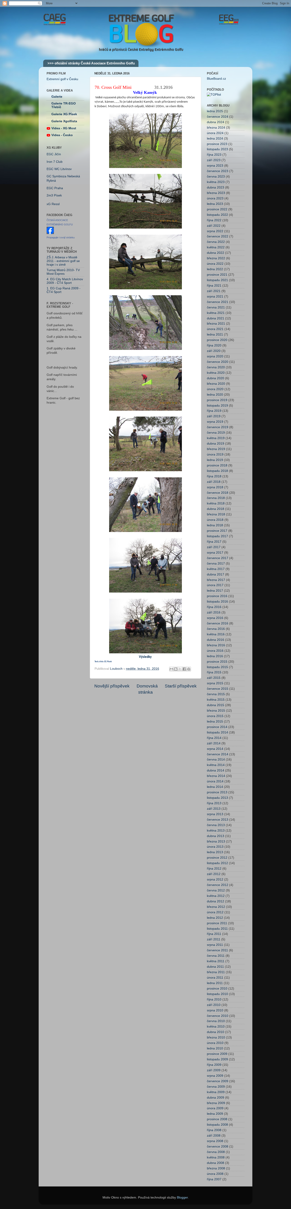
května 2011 (215, 961)
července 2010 (217, 1016)
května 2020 (216, 372)
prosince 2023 (217, 144)
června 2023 (216, 176)
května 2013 (216, 830)
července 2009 (217, 1081)
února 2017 (215, 585)
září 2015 (214, 678)
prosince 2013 (217, 792)
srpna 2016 (215, 618)
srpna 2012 (215, 879)
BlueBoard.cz (216, 78)
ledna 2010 (215, 1048)
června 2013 (216, 825)
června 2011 (216, 955)
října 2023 (214, 154)
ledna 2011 (215, 983)
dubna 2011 (215, 966)
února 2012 (215, 912)
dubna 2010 (215, 1032)
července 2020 (217, 362)
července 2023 (217, 171)
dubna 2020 (215, 378)
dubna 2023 (215, 187)
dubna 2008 (215, 1163)
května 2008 (216, 1157)
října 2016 (214, 607)
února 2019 (215, 454)
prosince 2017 (217, 530)
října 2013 (214, 803)
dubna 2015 (215, 705)
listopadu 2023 (217, 149)
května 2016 (216, 634)
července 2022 (217, 236)
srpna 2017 (215, 552)
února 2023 (215, 198)
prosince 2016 (217, 596)
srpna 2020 (215, 356)
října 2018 (214, 476)
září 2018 (214, 482)
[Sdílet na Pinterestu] (188, 669)
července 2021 (217, 302)
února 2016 (215, 650)
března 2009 (216, 1103)
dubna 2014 (215, 770)
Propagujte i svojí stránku (61, 237)
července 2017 (217, 558)
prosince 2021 (217, 274)
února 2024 (215, 133)
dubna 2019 (215, 443)
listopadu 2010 (217, 994)
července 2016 (217, 623)
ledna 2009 (215, 1113)
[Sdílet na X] (180, 669)
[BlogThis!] (175, 669)
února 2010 (215, 1043)
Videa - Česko (62, 135)
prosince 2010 (217, 988)
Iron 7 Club (55, 161)
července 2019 (217, 427)
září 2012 (214, 874)
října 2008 (214, 1130)
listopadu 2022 (217, 214)
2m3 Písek (54, 195)
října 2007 (214, 1179)
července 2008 (217, 1146)
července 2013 (217, 819)
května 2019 (216, 438)
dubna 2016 (215, 639)
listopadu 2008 (217, 1124)
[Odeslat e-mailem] (171, 669)
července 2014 (217, 754)
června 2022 (216, 242)
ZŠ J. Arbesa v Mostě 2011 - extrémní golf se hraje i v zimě (63, 261)
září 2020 (214, 351)
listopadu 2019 (217, 405)
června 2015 (216, 694)
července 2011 (217, 950)
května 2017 (216, 569)
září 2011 (213, 939)
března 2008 (216, 1168)
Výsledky (145, 657)
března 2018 (216, 514)
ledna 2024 (215, 138)
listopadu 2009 (217, 1059)
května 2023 (216, 182)
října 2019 (214, 410)
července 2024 (217, 116)
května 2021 (216, 313)
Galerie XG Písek (64, 114)
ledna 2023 (215, 204)
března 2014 (216, 776)
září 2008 (214, 1135)
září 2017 (214, 547)
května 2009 (216, 1092)
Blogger (182, 1197)
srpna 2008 (215, 1141)
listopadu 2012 (217, 863)
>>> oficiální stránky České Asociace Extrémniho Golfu (91, 63)
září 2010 (214, 1005)
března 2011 (216, 972)
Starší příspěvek (181, 686)
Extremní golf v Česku (62, 79)
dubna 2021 (215, 318)
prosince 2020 (217, 340)
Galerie (56, 96)
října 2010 (214, 999)
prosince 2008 (217, 1119)
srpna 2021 (215, 296)
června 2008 (216, 1152)
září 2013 (214, 808)
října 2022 (214, 220)
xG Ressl (53, 204)
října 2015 (214, 672)
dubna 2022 (215, 253)
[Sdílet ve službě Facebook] (184, 669)
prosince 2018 (217, 465)
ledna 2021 (215, 334)
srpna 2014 (215, 749)
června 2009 (216, 1086)
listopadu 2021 (217, 280)
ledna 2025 (215, 111)
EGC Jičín (54, 154)
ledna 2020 (215, 394)
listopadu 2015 (217, 667)
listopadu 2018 (217, 471)
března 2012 (216, 907)
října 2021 (214, 285)
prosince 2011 (217, 923)
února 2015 (215, 716)
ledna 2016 (215, 656)
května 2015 (216, 699)
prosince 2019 (217, 400)
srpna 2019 (215, 421)
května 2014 (216, 765)
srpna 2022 (215, 231)
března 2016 (216, 645)
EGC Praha (55, 188)
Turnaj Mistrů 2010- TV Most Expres (63, 271)
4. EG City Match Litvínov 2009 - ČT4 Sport (65, 281)
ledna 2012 (215, 917)
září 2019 (214, 416)
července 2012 (217, 885)
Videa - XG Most (63, 128)
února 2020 (215, 389)
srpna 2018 (215, 487)
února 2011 (215, 977)
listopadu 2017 (217, 536)
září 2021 (214, 291)
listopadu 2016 (217, 601)
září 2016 (214, 612)
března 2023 (216, 193)
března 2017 (216, 580)
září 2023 (214, 160)
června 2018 (216, 498)
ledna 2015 (215, 721)
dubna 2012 (215, 901)
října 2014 (214, 738)
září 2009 (214, 1070)
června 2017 (216, 563)
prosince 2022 (217, 209)
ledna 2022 (215, 269)
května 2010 (216, 1026)
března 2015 (216, 710)
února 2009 (215, 1108)
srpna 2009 (215, 1075)
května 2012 (216, 896)
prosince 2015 (217, 661)
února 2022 (215, 263)
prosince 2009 (217, 1054)
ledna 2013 (215, 852)
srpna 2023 (215, 165)
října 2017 (214, 541)
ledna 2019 (215, 460)
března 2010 (216, 1037)
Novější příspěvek (112, 686)
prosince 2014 (217, 727)
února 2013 (215, 846)
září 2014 (214, 743)
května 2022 (216, 247)
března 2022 (216, 258)
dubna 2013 (215, 836)
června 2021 (216, 307)
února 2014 (215, 781)
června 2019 (216, 432)
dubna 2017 (215, 574)
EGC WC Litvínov (59, 169)
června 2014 (216, 759)
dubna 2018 (215, 509)
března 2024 (216, 127)
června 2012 (216, 890)
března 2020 (216, 383)
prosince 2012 (217, 857)
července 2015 (217, 688)
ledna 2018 (215, 525)
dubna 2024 (215, 122)
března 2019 (216, 449)
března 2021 (216, 323)
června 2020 (216, 367)
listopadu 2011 (217, 928)
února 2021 (215, 329)
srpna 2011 (215, 945)
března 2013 (216, 841)
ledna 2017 (215, 590)
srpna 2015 (215, 683)
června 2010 (216, 1021)
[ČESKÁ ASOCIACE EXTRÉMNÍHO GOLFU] (50, 233)
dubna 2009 (215, 1097)
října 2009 (214, 1064)
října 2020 (214, 345)
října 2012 (214, 868)
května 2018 (216, 503)
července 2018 (217, 492)
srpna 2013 (215, 814)
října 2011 (214, 934)
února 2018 (215, 520)
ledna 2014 (215, 787)
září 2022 (214, 225)
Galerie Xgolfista (64, 121)
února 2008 (215, 1174)
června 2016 (216, 629)
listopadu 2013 (217, 797)
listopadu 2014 (217, 732)
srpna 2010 (215, 1010)
